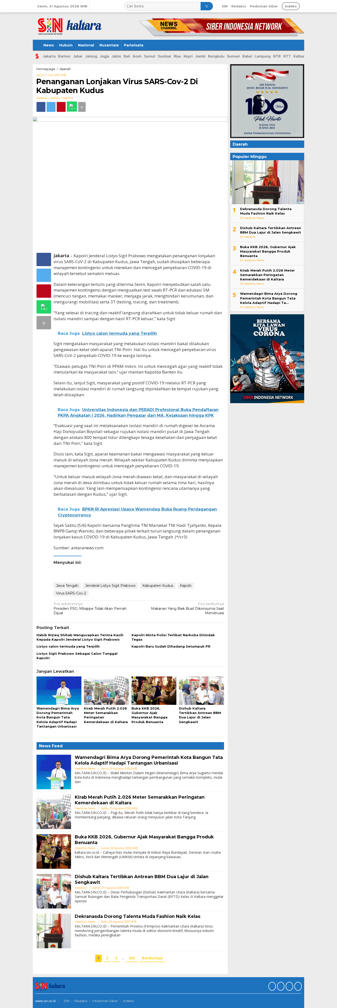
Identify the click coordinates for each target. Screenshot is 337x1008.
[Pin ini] (61, 107)
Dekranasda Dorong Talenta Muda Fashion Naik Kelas (137, 916)
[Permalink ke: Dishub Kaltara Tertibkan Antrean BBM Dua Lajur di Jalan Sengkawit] (201, 691)
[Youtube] (297, 987)
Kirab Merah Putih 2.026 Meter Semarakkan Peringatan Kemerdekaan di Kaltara (267, 274)
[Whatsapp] (72, 106)
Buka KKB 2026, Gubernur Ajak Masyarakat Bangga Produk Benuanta (268, 251)
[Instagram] (288, 987)
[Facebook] (271, 987)
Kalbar (298, 56)
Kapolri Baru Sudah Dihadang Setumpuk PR (170, 646)
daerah (55, 98)
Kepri (188, 56)
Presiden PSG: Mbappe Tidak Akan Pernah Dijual (90, 608)
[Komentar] (82, 107)
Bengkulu (216, 56)
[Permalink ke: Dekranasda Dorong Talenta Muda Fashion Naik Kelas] (54, 931)
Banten (64, 56)
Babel (247, 56)
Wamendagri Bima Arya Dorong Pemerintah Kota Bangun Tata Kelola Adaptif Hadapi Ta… (268, 298)
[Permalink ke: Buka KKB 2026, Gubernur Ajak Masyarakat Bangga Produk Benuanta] (153, 691)
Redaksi (81, 1001)
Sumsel (233, 56)
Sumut (149, 56)
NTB (277, 56)
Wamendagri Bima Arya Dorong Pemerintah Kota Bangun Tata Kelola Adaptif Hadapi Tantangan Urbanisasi (58, 717)
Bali (127, 56)
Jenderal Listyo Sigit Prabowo (110, 585)
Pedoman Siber (105, 1001)
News (91, 768)
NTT (287, 56)
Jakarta (49, 56)
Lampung (263, 56)
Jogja (104, 56)
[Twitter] (280, 987)
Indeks (128, 1001)
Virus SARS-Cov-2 (71, 593)
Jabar (78, 56)
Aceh (137, 56)
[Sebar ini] (41, 107)
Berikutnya (152, 958)
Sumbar (164, 56)
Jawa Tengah (67, 585)
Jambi (200, 56)
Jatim (116, 56)
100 (132, 958)
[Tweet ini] (51, 107)
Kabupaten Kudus (157, 585)
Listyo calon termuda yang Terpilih (68, 646)
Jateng (91, 56)
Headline (67, 98)
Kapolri (185, 585)
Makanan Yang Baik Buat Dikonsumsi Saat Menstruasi (187, 608)
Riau (177, 56)
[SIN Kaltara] (70, 24)
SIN (66, 1001)
